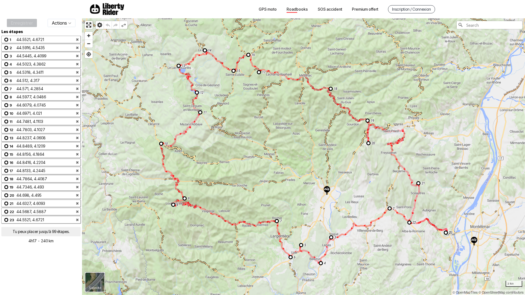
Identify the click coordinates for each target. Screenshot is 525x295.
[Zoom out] (89, 44)
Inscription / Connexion (411, 9)
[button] (41, 39)
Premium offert (365, 9)
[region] (303, 156)
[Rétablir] (115, 25)
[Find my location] (89, 54)
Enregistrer (22, 23)
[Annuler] (108, 25)
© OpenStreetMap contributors (501, 292)
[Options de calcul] (100, 25)
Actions (59, 23)
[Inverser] (123, 25)
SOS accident (330, 9)
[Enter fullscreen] (89, 25)
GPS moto (268, 9)
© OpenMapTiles (465, 292)
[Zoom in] (89, 36)
